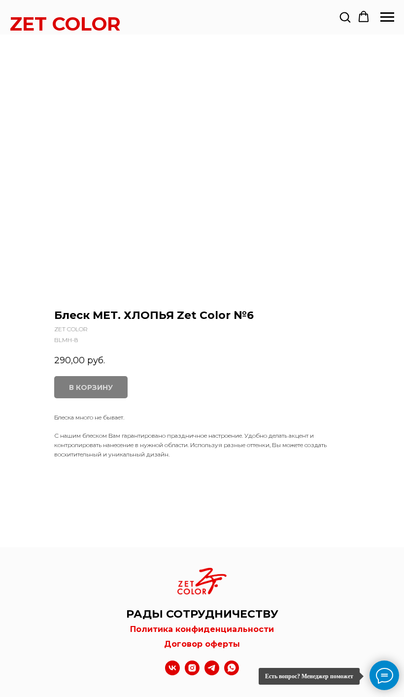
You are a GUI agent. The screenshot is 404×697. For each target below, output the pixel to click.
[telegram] (211, 672)
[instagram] (192, 672)
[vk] (172, 672)
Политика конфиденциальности (202, 629)
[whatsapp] (231, 672)
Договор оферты (202, 644)
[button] (345, 17)
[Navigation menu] (387, 17)
